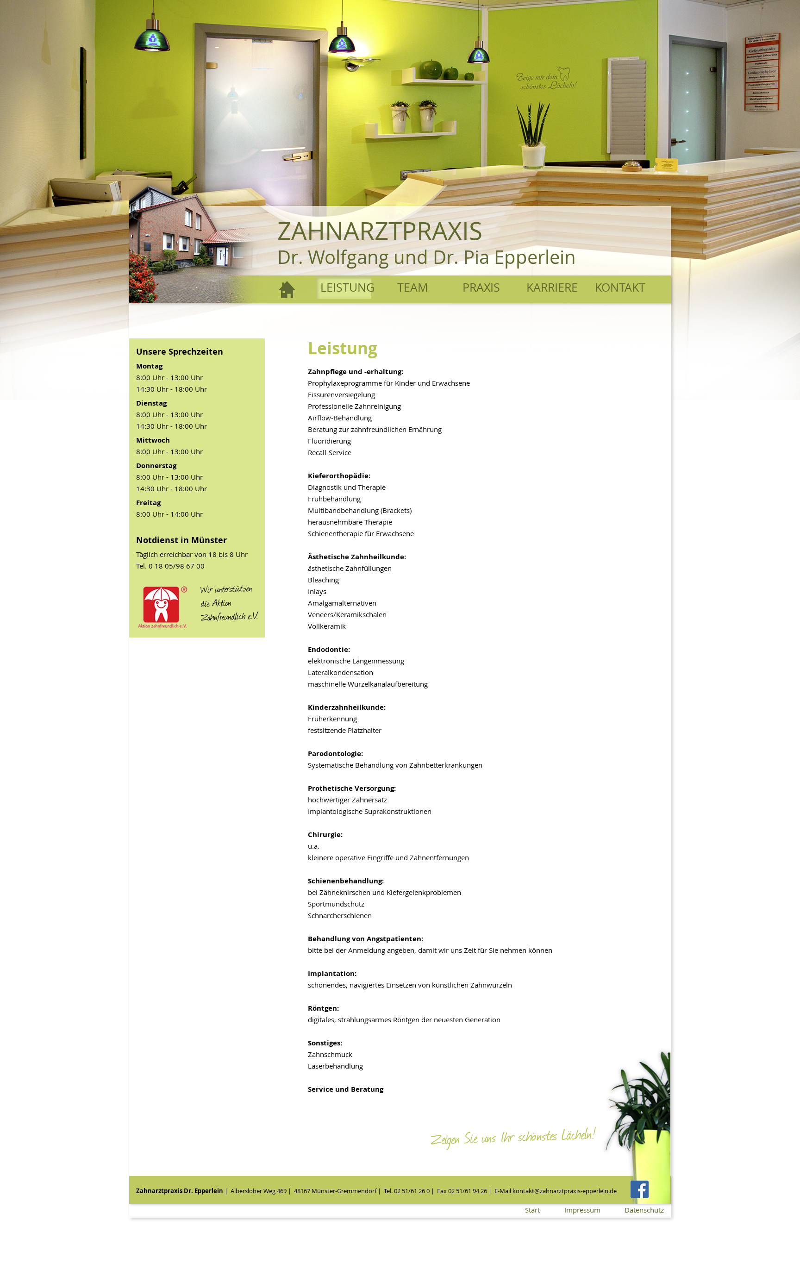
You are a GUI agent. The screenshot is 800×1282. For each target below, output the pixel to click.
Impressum (582, 1209)
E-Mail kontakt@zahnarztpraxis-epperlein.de (555, 1191)
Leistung (345, 287)
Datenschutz (644, 1209)
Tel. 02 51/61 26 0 (407, 1191)
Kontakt (620, 287)
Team (412, 287)
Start (287, 289)
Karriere (551, 287)
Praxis (481, 287)
